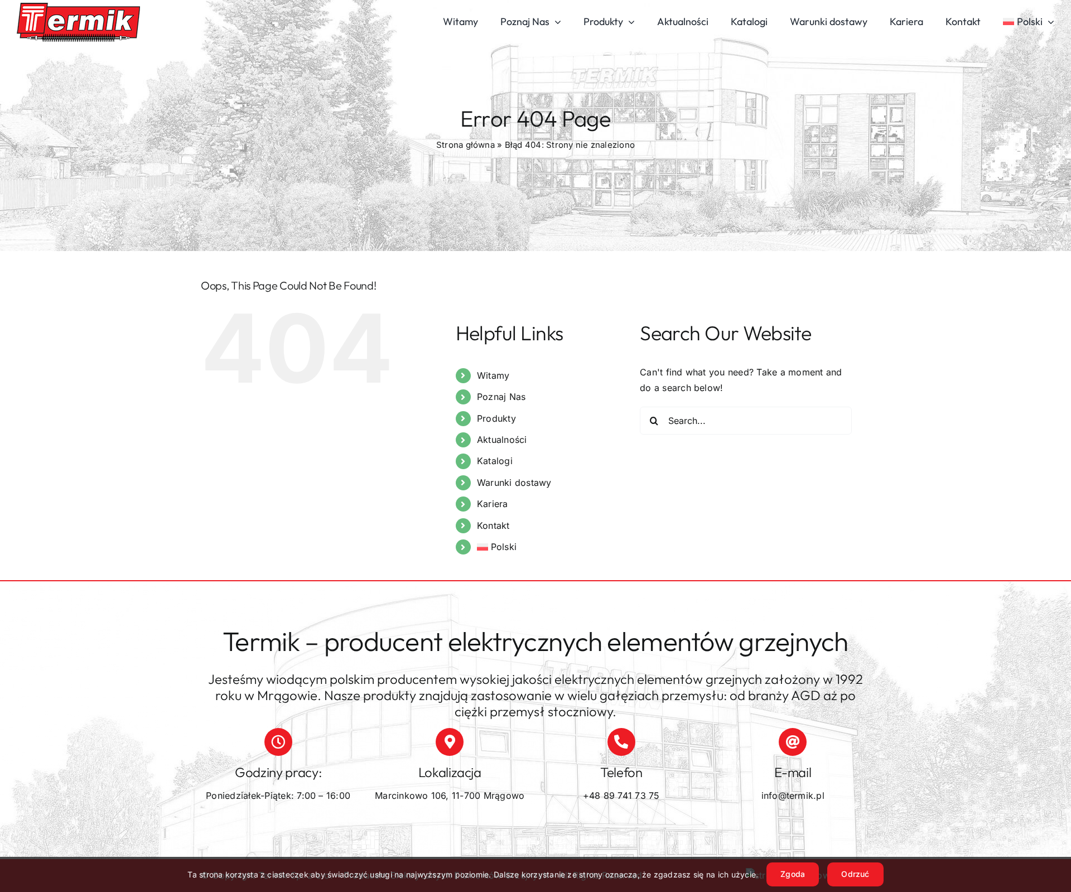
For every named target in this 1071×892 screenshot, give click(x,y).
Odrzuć (855, 874)
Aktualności (502, 439)
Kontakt (493, 525)
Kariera (492, 503)
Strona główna (465, 144)
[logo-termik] (78, 7)
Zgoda (792, 874)
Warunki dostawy (514, 482)
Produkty (496, 418)
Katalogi (495, 460)
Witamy (493, 375)
